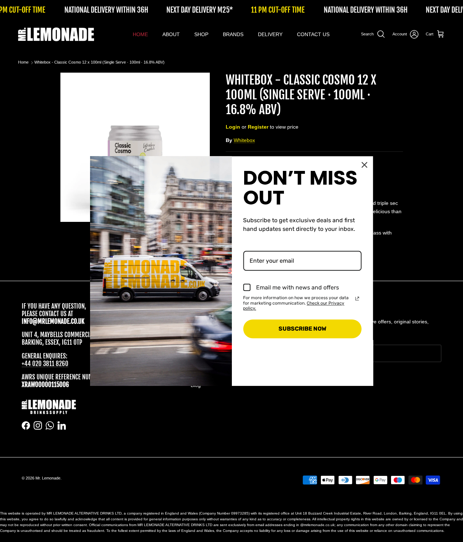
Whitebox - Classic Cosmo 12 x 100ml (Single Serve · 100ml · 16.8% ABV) (99, 62)
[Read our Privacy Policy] (357, 298)
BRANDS (233, 34)
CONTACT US (313, 34)
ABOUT (171, 34)
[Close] (364, 164)
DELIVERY (270, 34)
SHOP (201, 34)
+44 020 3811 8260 (45, 363)
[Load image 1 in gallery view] (135, 147)
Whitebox (244, 140)
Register (258, 127)
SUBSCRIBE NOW (302, 329)
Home (23, 62)
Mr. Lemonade (47, 478)
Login (233, 127)
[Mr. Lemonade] (56, 34)
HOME (140, 34)
